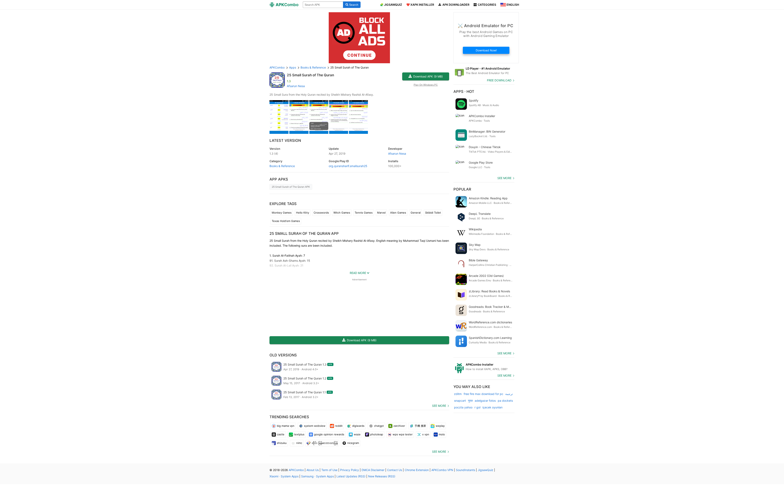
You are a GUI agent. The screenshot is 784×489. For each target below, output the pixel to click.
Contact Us (394, 470)
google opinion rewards (329, 434)
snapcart (460, 400)
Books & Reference (282, 166)
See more (439, 405)
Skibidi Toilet (433, 212)
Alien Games (398, 212)
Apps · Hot (463, 91)
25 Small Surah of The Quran (310, 75)
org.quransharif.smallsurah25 (348, 166)
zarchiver (399, 425)
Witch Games (341, 212)
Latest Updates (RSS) (350, 476)
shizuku (282, 443)
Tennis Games (364, 212)
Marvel (381, 212)
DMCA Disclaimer (373, 470)
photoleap (376, 434)
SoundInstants (465, 470)
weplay (440, 425)
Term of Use (329, 470)
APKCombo (277, 67)
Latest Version (285, 140)
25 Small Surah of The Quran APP (304, 233)
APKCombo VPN (442, 470)
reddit (339, 425)
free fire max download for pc (483, 394)
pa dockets (505, 400)
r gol (477, 407)
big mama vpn (285, 425)
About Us (312, 470)
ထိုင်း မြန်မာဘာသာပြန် (325, 443)
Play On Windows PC (426, 84)
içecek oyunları (492, 407)
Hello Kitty (302, 212)
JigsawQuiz (485, 470)
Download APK (428, 76)
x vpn (425, 434)
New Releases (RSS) (381, 476)
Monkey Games (282, 212)
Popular (462, 189)
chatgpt (379, 425)
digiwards (358, 425)
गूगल (470, 400)
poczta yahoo (463, 407)
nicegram (353, 443)
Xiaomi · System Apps (284, 476)
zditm (458, 394)
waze (357, 434)
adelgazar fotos (485, 400)
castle (280, 434)
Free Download (499, 80)
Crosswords (321, 212)
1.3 (274, 153)
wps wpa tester (403, 434)
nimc (299, 443)
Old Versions (283, 355)
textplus (299, 434)
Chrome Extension (417, 470)
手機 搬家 (420, 425)
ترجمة (509, 394)
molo (442, 434)
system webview (314, 425)
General (416, 212)
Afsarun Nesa (296, 86)
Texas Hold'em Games (286, 221)
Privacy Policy (349, 470)
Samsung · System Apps (317, 476)
